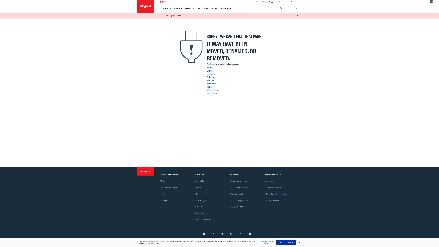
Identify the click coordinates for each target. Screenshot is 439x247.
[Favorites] (296, 7)
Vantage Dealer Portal (277, 193)
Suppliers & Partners (204, 219)
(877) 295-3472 (237, 206)
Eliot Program (201, 200)
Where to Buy (213, 89)
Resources (211, 83)
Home (210, 67)
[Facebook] (203, 234)
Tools (209, 86)
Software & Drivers (169, 187)
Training (164, 200)
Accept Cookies (286, 242)
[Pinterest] (231, 234)
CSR (197, 193)
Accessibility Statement (240, 200)
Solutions (211, 77)
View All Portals (272, 200)
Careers (198, 206)
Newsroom (200, 213)
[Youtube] (250, 234)
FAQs (163, 193)
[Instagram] (213, 234)
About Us (199, 181)
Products (211, 73)
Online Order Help (241, 187)
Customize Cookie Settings (267, 242)
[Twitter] (240, 234)
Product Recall (236, 193)
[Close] (299, 242)
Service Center (274, 187)
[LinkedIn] (222, 234)
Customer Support (238, 181)
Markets (210, 80)
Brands (210, 70)
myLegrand (212, 93)
